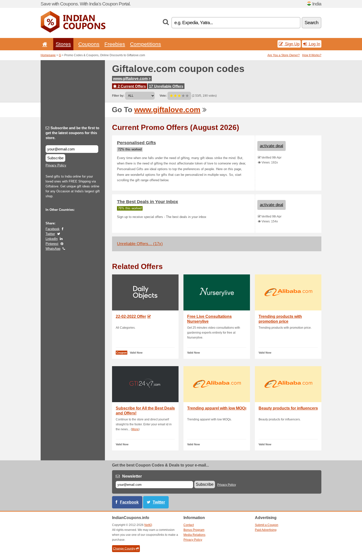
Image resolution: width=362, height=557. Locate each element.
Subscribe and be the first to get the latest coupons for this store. (72, 133)
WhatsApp (53, 249)
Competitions (145, 44)
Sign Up (291, 43)
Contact (188, 525)
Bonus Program (193, 530)
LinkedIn (52, 239)
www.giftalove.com (130, 78)
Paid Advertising (266, 530)
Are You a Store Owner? (283, 55)
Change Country (124, 548)
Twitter (50, 234)
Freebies (114, 44)
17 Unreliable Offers (166, 86)
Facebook (53, 229)
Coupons (88, 44)
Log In (314, 43)
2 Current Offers (131, 86)
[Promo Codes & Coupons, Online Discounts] (73, 31)
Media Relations (194, 535)
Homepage (48, 55)
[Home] (44, 44)
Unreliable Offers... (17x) (140, 243)
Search (311, 22)
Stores (63, 44)
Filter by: (118, 95)
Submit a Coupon (266, 525)
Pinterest (52, 244)
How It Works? (311, 55)
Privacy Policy (56, 165)
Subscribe (55, 158)
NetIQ (148, 525)
